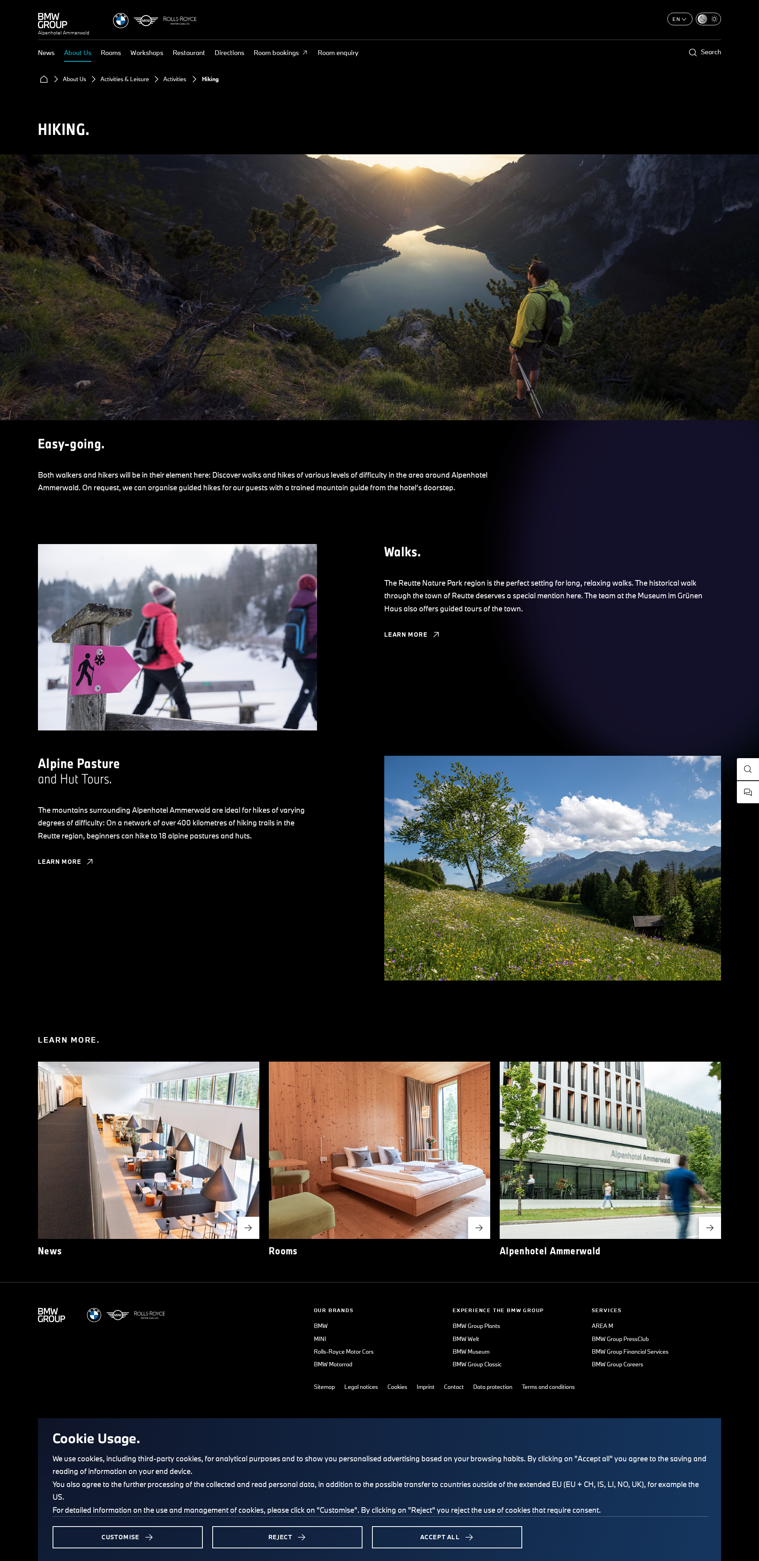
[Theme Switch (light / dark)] (708, 19)
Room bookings (276, 52)
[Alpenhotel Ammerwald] (63, 20)
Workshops (146, 52)
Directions (229, 52)
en (676, 19)
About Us (77, 52)
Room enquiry (338, 52)
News (46, 52)
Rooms (111, 52)
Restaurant (189, 52)
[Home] (44, 79)
